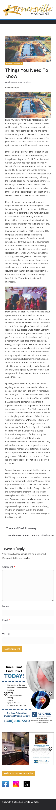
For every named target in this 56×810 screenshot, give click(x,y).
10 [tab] (34, 768)
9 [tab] (31, 768)
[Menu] (4, 22)
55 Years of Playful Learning (21, 528)
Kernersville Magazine (29, 802)
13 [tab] (44, 768)
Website (6, 634)
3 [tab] (29, 730)
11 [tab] (38, 768)
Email (6, 620)
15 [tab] (51, 768)
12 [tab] (41, 768)
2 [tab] (26, 730)
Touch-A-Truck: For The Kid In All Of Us (29, 535)
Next (50, 694)
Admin (28, 82)
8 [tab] (28, 768)
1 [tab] (23, 730)
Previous (5, 694)
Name (6, 606)
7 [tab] (25, 768)
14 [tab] (48, 768)
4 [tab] (33, 730)
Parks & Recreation (14, 63)
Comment (8, 566)
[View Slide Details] (28, 694)
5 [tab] (18, 768)
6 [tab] (21, 768)
